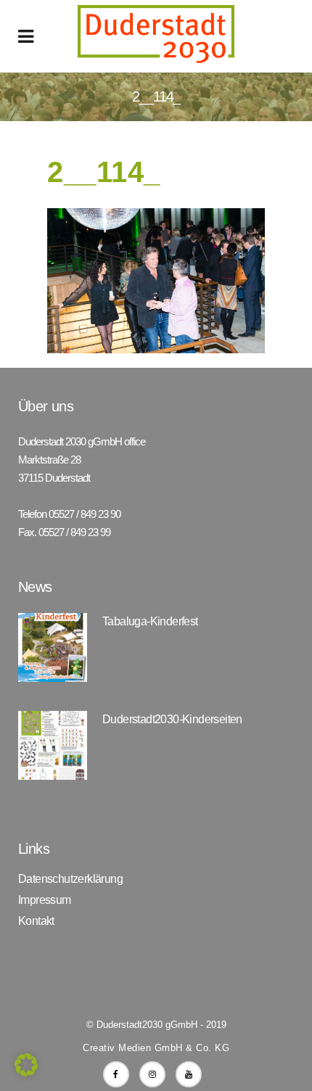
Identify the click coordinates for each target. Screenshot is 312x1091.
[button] (26, 1065)
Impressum (44, 900)
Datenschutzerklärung (70, 879)
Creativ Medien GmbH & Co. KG (156, 1047)
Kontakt (36, 921)
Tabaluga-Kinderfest (150, 621)
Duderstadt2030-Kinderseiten (172, 719)
